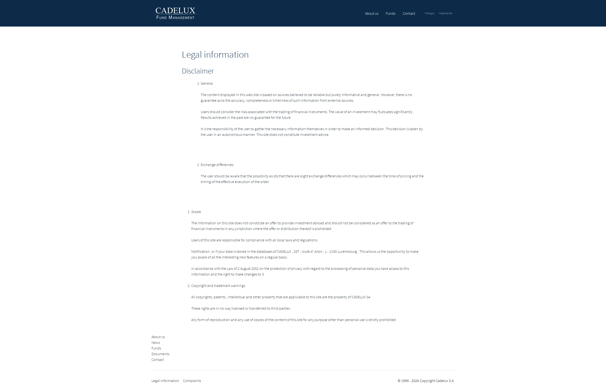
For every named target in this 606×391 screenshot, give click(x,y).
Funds (390, 13)
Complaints (192, 380)
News (156, 342)
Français (430, 13)
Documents (160, 353)
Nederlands (445, 13)
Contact (409, 13)
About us (371, 13)
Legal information (165, 380)
